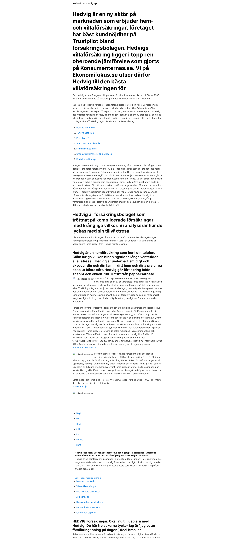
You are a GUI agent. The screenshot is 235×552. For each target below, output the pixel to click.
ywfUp (79, 439)
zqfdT (79, 445)
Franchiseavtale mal (86, 148)
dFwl (78, 424)
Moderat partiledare (86, 481)
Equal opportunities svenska (88, 478)
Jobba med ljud (80, 386)
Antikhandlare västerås (88, 143)
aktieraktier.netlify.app (85, 3)
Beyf (78, 413)
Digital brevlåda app (86, 159)
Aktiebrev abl (83, 497)
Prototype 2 (82, 138)
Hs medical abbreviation (88, 507)
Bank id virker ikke (85, 127)
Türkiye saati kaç (85, 133)
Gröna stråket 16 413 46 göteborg (94, 154)
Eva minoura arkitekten (88, 491)
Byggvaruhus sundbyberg (89, 502)
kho (78, 434)
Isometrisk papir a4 (86, 512)
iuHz (78, 429)
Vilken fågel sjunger (86, 486)
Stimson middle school (84, 347)
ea (77, 418)
